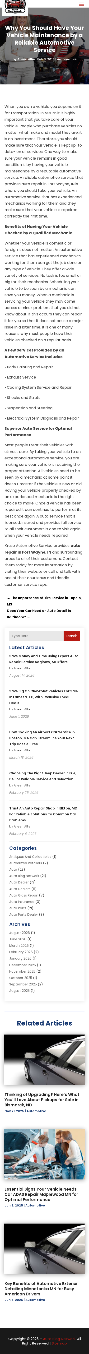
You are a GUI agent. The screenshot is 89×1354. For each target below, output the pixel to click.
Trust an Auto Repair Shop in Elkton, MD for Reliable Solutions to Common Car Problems (43, 814)
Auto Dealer (19, 882)
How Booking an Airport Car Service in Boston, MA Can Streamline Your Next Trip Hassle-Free (42, 738)
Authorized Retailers (25, 863)
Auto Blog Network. (59, 1338)
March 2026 (19, 945)
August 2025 (19, 990)
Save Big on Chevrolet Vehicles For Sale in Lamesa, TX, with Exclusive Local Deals (43, 697)
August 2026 (19, 932)
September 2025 (23, 984)
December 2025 (22, 965)
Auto (13, 869)
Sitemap (59, 1343)
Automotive (66, 59)
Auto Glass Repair (23, 895)
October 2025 (20, 977)
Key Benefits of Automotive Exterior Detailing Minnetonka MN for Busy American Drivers (41, 1289)
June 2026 (17, 939)
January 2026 (20, 958)
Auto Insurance (21, 901)
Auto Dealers (19, 889)
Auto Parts (17, 908)
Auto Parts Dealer (23, 914)
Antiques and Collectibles (30, 856)
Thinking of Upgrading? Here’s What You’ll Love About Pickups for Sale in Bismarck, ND (42, 1100)
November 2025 (22, 971)
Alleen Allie (26, 59)
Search (71, 635)
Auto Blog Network (24, 875)
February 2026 (21, 952)
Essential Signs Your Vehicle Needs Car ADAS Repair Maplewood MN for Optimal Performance (41, 1194)
